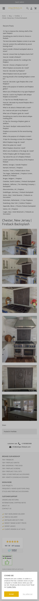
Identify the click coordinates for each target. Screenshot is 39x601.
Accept (11, 594)
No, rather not (27, 594)
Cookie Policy (11, 587)
